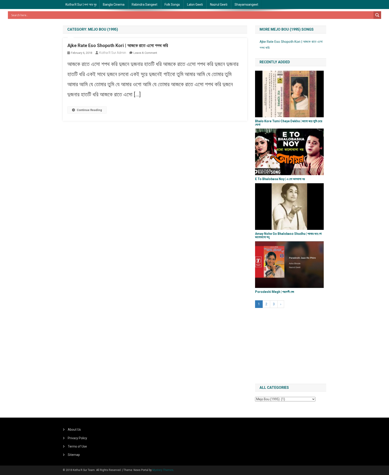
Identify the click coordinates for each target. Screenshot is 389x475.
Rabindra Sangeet (144, 4)
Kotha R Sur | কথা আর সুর (81, 4)
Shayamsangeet (246, 4)
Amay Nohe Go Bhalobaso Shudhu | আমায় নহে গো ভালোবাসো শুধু (288, 235)
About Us (74, 429)
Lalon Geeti (195, 4)
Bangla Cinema (113, 4)
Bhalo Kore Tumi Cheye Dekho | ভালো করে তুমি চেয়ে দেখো (288, 122)
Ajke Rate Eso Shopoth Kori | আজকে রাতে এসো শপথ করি (117, 45)
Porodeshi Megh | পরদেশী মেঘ (274, 292)
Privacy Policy (77, 438)
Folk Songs (172, 4)
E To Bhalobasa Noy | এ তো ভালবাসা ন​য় (280, 179)
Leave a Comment (145, 52)
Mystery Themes (162, 470)
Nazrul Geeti (218, 4)
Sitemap (74, 455)
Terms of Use (77, 446)
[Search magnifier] (377, 15)
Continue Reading (89, 110)
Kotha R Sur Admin (112, 52)
